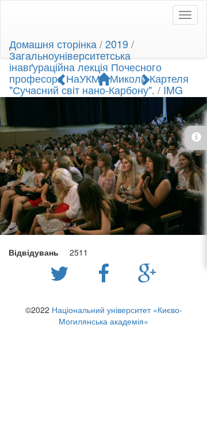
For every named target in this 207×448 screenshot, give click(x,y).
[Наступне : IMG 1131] (145, 79)
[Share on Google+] (147, 272)
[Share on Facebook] (106, 272)
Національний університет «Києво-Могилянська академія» (117, 315)
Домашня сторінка (53, 43)
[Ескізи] (103, 79)
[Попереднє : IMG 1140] (62, 79)
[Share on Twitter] (62, 272)
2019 (116, 43)
